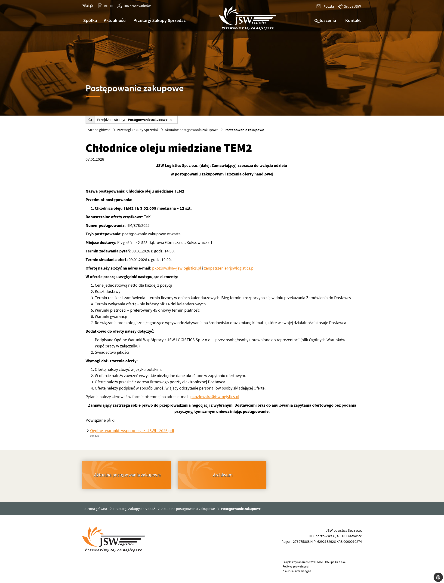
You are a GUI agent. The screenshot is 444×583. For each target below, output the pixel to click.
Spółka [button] (90, 20)
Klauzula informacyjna (297, 571)
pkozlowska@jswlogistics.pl (176, 268)
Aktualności (115, 20)
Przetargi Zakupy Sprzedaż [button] (159, 20)
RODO (108, 5)
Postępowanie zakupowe (147, 119)
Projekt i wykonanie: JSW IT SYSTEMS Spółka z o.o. (314, 562)
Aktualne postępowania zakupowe (191, 129)
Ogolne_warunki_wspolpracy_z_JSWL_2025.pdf (132, 430)
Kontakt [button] (353, 20)
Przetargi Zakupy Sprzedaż (137, 129)
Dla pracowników (137, 5)
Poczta (329, 6)
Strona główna (99, 129)
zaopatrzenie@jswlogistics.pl (229, 268)
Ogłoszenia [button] (325, 20)
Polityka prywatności (295, 566)
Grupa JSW (352, 6)
